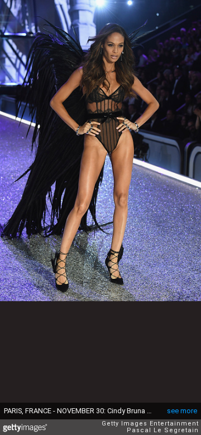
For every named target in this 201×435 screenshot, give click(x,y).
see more (182, 411)
